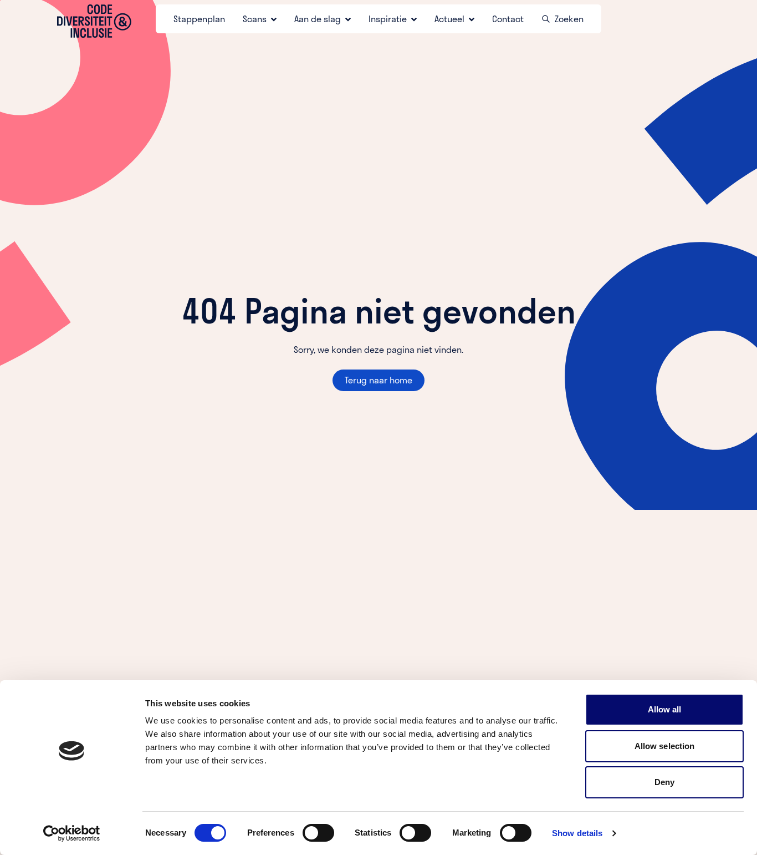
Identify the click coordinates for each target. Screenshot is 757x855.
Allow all (665, 709)
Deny (664, 782)
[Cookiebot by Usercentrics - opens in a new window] (71, 833)
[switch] (318, 833)
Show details (577, 833)
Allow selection (665, 746)
